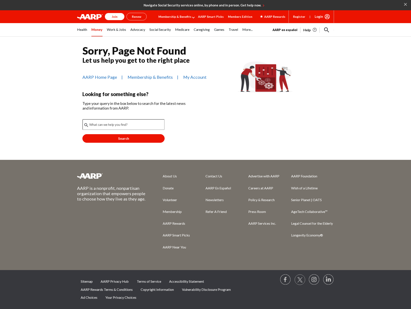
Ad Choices (89, 297)
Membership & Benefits (174, 16)
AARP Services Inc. (262, 223)
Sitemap (87, 281)
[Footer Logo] (111, 176)
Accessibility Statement (186, 281)
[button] (327, 30)
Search (123, 138)
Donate (168, 188)
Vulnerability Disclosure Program (206, 289)
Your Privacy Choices (120, 297)
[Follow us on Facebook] (285, 279)
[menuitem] (82, 31)
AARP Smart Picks (211, 16)
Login (319, 16)
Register (299, 16)
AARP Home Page (99, 77)
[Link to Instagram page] (314, 279)
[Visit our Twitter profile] (300, 279)
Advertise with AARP (263, 176)
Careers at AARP (260, 188)
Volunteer (170, 200)
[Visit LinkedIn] (328, 279)
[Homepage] (90, 16)
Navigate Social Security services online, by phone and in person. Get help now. (202, 5)
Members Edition (240, 16)
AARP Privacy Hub (115, 281)
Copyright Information (157, 289)
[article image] (310, 30)
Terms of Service (149, 281)
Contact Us (214, 176)
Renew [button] (136, 16)
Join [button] (115, 16)
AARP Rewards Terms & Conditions (107, 289)
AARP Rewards (174, 223)
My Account (195, 77)
